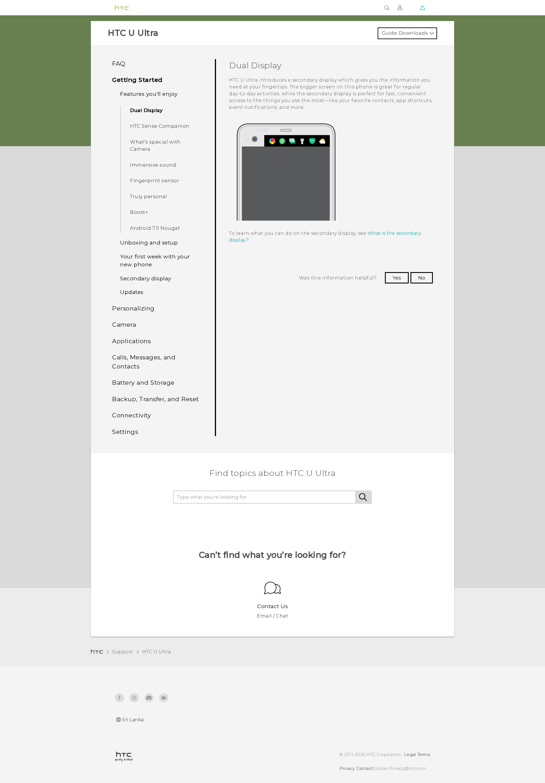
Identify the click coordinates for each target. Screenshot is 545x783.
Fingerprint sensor (154, 180)
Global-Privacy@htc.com (400, 768)
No (421, 278)
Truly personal (148, 196)
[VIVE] (422, 8)
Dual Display (146, 110)
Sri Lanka (133, 719)
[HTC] (122, 7)
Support (122, 651)
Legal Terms (417, 754)
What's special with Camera (155, 145)
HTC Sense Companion (160, 126)
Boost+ (139, 212)
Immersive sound (153, 165)
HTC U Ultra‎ (156, 651)
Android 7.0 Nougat (155, 228)
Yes (397, 278)
